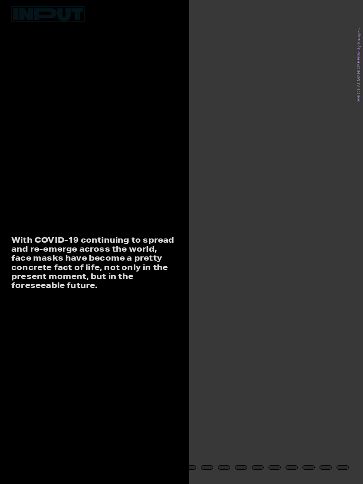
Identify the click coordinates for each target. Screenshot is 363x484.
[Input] (48, 14)
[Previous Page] (60, 242)
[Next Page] (241, 242)
